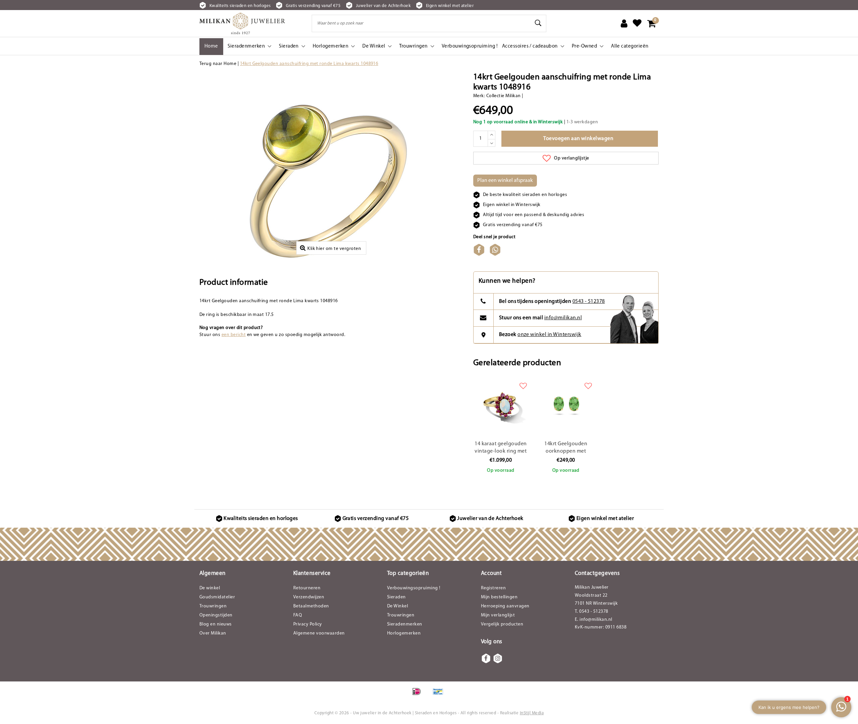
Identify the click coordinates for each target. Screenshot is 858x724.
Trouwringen (213, 606)
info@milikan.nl (563, 318)
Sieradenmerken (404, 624)
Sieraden (396, 597)
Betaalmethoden (311, 606)
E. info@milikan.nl (593, 619)
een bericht (234, 334)
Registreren (493, 588)
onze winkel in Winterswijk (549, 334)
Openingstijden (216, 615)
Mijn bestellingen (499, 597)
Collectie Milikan (503, 95)
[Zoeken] (538, 23)
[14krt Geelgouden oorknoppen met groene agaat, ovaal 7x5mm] (565, 404)
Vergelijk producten (502, 624)
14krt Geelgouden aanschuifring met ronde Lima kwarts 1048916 (309, 63)
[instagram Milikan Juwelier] (498, 658)
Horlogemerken (404, 633)
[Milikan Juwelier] (242, 23)
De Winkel (397, 606)
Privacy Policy (307, 624)
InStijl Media (532, 713)
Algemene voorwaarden (319, 633)
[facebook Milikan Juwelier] (486, 658)
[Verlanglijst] (637, 23)
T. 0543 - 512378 (591, 611)
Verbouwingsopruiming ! (413, 588)
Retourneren (306, 588)
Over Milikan (212, 633)
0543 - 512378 (588, 301)
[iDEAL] (418, 695)
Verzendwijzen (308, 597)
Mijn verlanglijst (498, 615)
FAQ (297, 615)
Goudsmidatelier (217, 597)
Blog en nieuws (215, 624)
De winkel (209, 588)
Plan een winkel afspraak (505, 180)
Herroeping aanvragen (505, 606)
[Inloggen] (624, 23)
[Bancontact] (440, 695)
